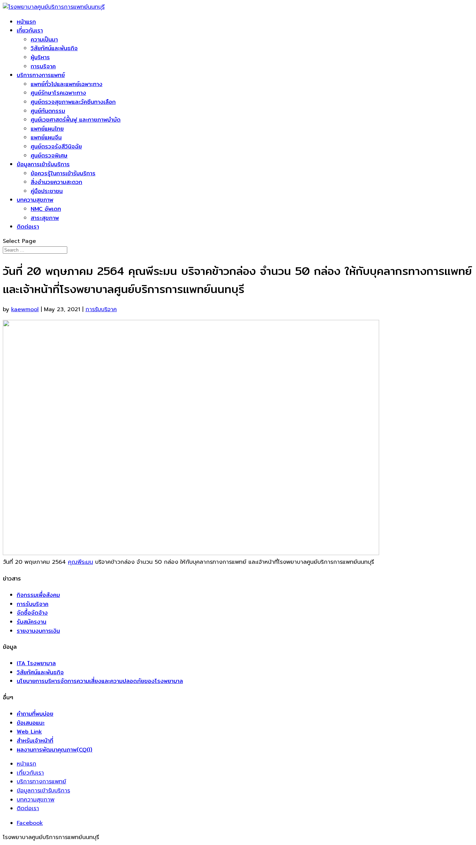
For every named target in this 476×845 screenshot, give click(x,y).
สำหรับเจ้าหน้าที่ (35, 740)
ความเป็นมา (44, 39)
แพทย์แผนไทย (47, 128)
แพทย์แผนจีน (46, 137)
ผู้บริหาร (40, 57)
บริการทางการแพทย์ (41, 75)
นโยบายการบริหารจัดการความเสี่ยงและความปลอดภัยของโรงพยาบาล (100, 681)
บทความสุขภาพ (35, 199)
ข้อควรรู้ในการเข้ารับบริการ (63, 173)
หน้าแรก (26, 21)
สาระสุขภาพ (45, 218)
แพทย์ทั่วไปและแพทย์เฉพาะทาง (66, 84)
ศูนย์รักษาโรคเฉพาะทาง (58, 93)
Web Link (29, 731)
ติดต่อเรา (28, 226)
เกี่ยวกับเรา (30, 30)
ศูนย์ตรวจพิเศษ (49, 155)
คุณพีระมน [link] (80, 562)
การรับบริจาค (101, 309)
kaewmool (25, 309)
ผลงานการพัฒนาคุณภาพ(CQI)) (54, 749)
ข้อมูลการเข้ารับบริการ (43, 164)
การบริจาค (43, 66)
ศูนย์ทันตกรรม (48, 111)
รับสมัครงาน (31, 621)
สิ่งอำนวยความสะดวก (56, 182)
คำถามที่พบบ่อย (35, 713)
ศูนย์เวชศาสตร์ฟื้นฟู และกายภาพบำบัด (76, 119)
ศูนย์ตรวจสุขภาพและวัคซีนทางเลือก (73, 102)
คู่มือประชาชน (47, 191)
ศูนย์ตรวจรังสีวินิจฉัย (56, 146)
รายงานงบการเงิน (38, 631)
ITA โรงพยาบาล (36, 663)
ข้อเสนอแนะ (31, 723)
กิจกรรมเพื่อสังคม (38, 595)
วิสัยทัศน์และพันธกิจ (54, 48)
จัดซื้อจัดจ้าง (32, 612)
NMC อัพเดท (46, 209)
